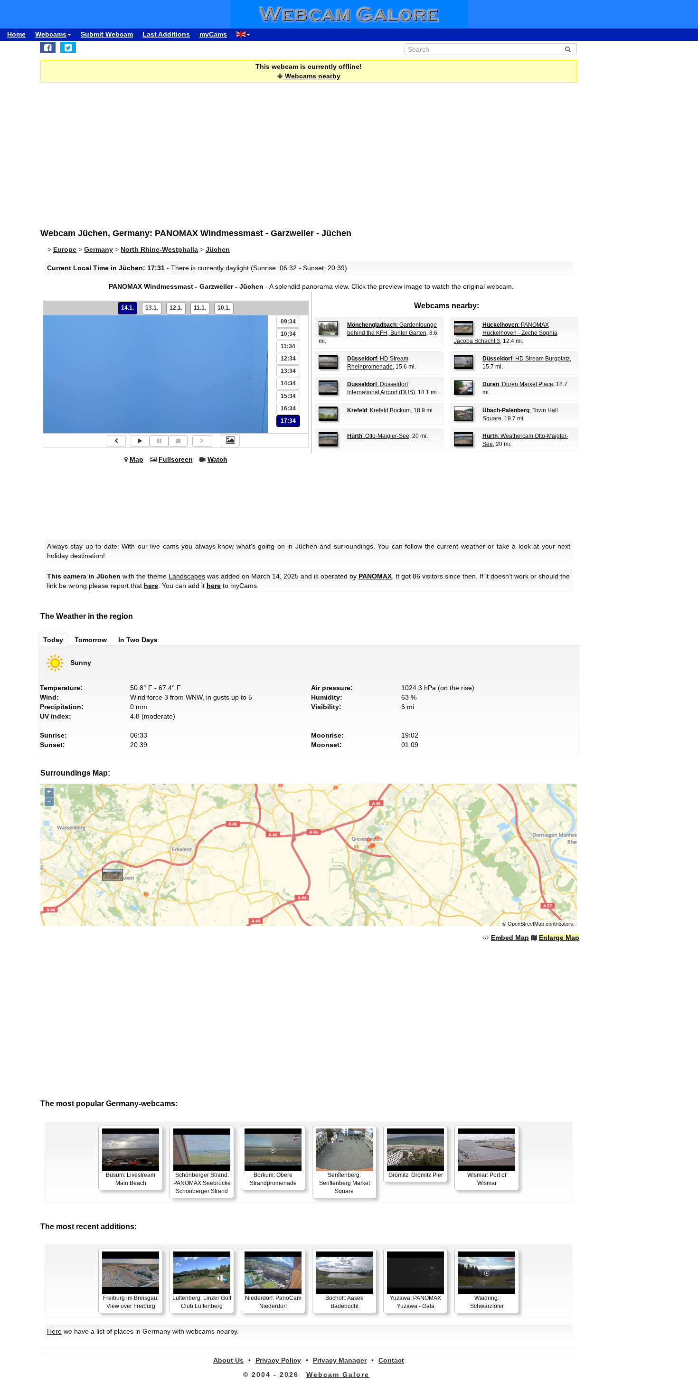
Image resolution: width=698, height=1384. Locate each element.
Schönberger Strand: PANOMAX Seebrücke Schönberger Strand (202, 1183)
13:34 (288, 371)
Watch (217, 459)
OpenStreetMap (526, 924)
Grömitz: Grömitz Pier (415, 1175)
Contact (391, 1360)
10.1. (223, 307)
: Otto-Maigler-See (378, 436)
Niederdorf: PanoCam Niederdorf (273, 1302)
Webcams (50, 34)
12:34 (288, 358)
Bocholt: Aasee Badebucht (344, 1302)
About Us (228, 1360)
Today (53, 640)
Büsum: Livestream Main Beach (130, 1179)
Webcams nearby (311, 76)
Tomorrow (91, 640)
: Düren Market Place (517, 384)
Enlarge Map (559, 937)
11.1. (200, 307)
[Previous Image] (116, 441)
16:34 (288, 408)
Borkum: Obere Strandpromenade (273, 1179)
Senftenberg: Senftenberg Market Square (344, 1183)
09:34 (288, 321)
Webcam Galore (337, 1374)
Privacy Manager (340, 1360)
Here (54, 1331)
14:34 (288, 383)
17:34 (288, 420)
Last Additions (166, 34)
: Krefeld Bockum (379, 410)
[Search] (568, 49)
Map (136, 459)
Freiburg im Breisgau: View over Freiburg (131, 1302)
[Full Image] (230, 440)
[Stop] (178, 441)
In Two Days (138, 640)
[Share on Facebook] (47, 47)
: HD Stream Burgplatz (526, 358)
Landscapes (187, 576)
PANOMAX (375, 576)
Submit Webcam (107, 34)
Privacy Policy (278, 1360)
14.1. (127, 307)
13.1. (151, 307)
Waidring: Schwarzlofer (487, 1302)
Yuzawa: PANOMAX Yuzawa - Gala (415, 1302)
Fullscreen (176, 459)
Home (16, 34)
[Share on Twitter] (68, 47)
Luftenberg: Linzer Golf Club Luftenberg (201, 1302)
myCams (213, 34)
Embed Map (510, 937)
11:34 (288, 346)
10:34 (288, 334)
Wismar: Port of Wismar (486, 1179)
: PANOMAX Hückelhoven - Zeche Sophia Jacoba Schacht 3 (505, 333)
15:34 (288, 396)
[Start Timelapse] (140, 441)
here (151, 585)
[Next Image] (201, 441)
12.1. (176, 307)
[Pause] (159, 441)
